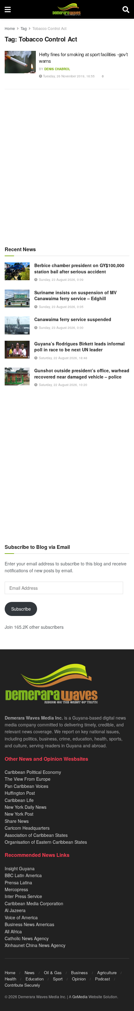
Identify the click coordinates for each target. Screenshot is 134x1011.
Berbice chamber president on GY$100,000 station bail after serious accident (79, 268)
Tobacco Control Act (49, 28)
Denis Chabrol (57, 69)
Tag (24, 28)
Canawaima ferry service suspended (72, 319)
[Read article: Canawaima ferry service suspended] (17, 325)
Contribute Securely (22, 985)
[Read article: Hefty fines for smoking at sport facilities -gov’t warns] (20, 62)
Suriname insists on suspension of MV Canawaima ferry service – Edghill (75, 295)
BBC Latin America (23, 875)
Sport (58, 979)
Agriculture (107, 972)
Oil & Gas (53, 972)
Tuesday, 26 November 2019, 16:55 (68, 76)
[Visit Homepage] (66, 9)
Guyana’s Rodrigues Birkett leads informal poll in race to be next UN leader (79, 346)
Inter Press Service (23, 896)
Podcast (102, 979)
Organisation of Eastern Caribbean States (46, 842)
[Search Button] (125, 9)
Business (79, 972)
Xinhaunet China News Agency (35, 945)
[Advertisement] (67, 167)
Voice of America (21, 917)
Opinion (79, 979)
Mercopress (16, 889)
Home (10, 28)
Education (35, 979)
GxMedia (80, 996)
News (30, 972)
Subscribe (21, 609)
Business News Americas (29, 924)
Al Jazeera (15, 910)
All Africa (13, 931)
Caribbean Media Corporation (34, 903)
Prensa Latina (18, 882)
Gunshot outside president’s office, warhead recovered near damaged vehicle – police (81, 373)
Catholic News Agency (27, 938)
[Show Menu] (8, 9)
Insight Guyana (20, 868)
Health (10, 979)
